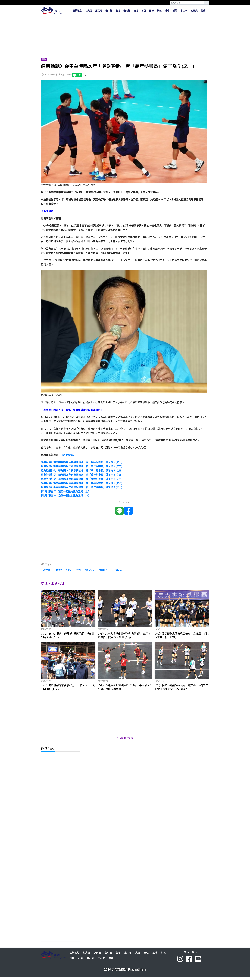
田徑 (143, 10)
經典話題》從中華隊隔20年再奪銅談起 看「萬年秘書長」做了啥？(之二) (81, 466)
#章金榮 (58, 570)
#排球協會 (103, 570)
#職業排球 (90, 570)
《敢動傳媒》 (68, 454)
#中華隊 (46, 570)
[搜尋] (206, 3)
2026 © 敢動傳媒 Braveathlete (125, 969)
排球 (167, 10)
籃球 (151, 10)
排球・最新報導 (53, 583)
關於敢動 (77, 10)
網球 (159, 10)
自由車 (184, 10)
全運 (118, 10)
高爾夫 (194, 10)
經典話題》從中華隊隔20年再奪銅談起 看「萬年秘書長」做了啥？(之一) (81, 462)
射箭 (175, 10)
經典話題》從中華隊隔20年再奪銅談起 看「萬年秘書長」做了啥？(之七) (81, 487)
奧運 (136, 10)
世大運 (88, 10)
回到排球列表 (126, 738)
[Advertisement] (119, 37)
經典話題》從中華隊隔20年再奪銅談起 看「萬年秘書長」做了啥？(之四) (81, 474)
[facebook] (190, 959)
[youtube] (198, 959)
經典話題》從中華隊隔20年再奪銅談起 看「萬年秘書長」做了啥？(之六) (81, 483)
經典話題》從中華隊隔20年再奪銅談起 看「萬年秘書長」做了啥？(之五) (81, 478)
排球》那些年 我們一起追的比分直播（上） (65, 491)
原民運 (98, 10)
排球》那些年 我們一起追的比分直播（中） (65, 495)
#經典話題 (117, 570)
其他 (203, 10)
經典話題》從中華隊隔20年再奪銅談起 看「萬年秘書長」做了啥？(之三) (81, 470)
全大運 (126, 10)
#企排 (78, 570)
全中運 (109, 10)
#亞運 (68, 570)
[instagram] (181, 959)
